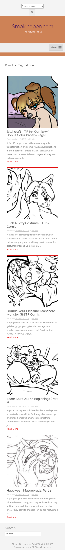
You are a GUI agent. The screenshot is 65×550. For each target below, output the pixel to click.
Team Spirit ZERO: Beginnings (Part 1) (32, 400)
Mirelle (32, 139)
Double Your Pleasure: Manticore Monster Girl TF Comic (31, 312)
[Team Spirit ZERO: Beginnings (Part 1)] (32, 369)
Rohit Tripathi (38, 544)
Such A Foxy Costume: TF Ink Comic (28, 224)
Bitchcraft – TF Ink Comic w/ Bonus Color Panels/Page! (27, 133)
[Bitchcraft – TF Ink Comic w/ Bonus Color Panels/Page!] (32, 102)
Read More (12, 162)
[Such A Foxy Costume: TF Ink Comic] (32, 193)
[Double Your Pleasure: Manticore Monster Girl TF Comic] (32, 281)
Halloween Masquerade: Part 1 (29, 490)
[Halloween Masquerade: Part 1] (32, 461)
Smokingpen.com (32, 26)
